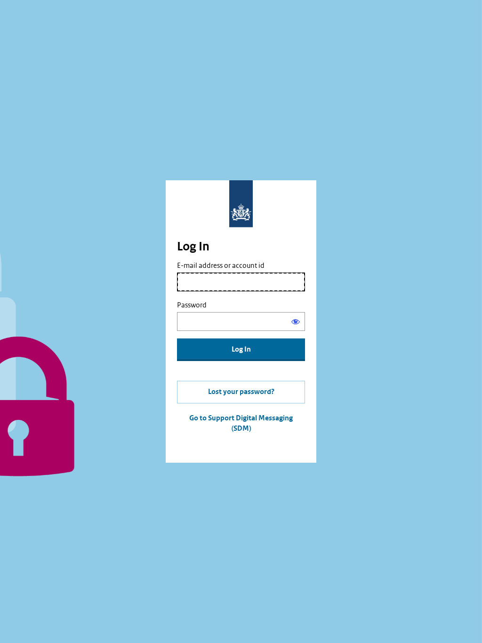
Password (192, 305)
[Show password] (295, 321)
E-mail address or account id (221, 265)
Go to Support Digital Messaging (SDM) (241, 423)
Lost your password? (241, 391)
